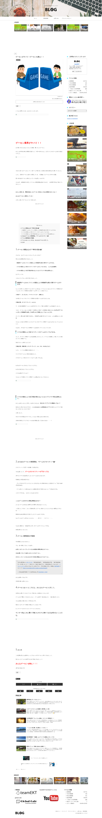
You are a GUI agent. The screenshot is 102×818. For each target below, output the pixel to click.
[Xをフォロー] (30, 691)
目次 (38, 225)
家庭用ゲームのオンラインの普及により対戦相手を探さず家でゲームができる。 (39, 230)
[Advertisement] (51, 42)
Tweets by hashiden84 (72, 118)
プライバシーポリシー (72, 811)
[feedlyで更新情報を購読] (49, 691)
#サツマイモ (29, 562)
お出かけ (18, 678)
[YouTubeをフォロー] (39, 691)
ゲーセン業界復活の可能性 (27, 238)
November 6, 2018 (43, 572)
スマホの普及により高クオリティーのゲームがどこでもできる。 (36, 232)
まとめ (22, 242)
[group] (20, 28)
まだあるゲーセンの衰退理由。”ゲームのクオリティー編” (35, 236)
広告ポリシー (58, 811)
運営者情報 (85, 811)
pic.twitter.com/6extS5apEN (40, 568)
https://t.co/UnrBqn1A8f (28, 568)
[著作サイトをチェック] (20, 691)
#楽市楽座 (56, 566)
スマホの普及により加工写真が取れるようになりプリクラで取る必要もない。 (39, 234)
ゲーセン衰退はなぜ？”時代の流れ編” (30, 228)
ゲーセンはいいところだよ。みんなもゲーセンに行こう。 (35, 240)
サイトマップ (64, 811)
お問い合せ (79, 811)
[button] (85, 27)
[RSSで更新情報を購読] (58, 691)
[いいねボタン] (17, 106)
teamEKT (76, 64)
